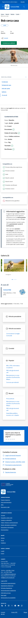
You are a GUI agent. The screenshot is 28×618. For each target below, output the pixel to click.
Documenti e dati (5, 507)
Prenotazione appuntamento (8, 583)
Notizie (12, 14)
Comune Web (7, 290)
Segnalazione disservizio (7, 586)
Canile (17, 14)
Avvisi (2, 540)
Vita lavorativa (4, 530)
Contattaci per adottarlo (9, 43)
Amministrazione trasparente (8, 590)
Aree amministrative (6, 502)
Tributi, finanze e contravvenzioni (9, 523)
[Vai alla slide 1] (12, 279)
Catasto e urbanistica (6, 520)
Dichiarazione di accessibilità (8, 598)
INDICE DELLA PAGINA (6, 77)
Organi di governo (5, 500)
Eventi (2, 553)
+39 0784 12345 (10, 570)
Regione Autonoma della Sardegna (9, 2)
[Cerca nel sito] (24, 7)
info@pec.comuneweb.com (7, 578)
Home (2, 14)
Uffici (2, 505)
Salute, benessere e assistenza (8, 525)
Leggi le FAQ (4, 581)
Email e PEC (14, 612)
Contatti (3, 612)
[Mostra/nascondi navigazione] (3, 6)
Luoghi (2, 551)
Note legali (3, 595)
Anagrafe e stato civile (6, 518)
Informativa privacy (6, 593)
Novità (7, 14)
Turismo (3, 515)
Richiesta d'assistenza (6, 588)
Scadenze (3, 543)
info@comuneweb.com (10, 574)
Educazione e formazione (7, 527)
